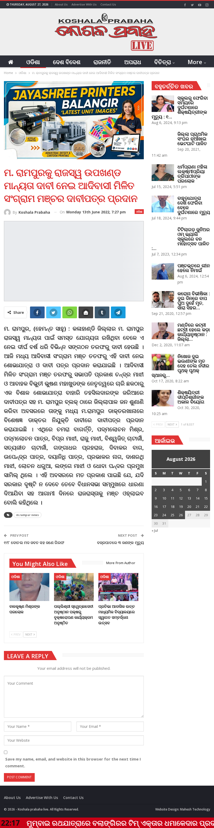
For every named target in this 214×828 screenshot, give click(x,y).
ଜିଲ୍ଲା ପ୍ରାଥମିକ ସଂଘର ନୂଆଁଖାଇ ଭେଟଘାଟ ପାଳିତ (192, 138)
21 (197, 506)
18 (172, 506)
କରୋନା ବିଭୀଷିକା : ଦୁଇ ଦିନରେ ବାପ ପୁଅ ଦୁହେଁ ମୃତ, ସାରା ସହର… (193, 300)
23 (156, 515)
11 (172, 498)
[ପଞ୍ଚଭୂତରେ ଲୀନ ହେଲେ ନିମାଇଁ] (163, 271)
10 (164, 498)
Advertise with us (84, 4)
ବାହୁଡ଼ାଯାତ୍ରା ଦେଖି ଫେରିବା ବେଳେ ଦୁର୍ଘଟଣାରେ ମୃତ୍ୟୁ (193, 205)
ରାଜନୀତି (102, 62)
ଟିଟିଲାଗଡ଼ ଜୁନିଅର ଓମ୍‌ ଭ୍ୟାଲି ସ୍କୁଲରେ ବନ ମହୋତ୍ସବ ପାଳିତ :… (181, 238)
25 (172, 515)
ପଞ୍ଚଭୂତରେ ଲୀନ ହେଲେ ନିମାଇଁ (193, 267)
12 (181, 498)
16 (156, 506)
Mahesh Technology (195, 809)
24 (164, 515)
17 (164, 506)
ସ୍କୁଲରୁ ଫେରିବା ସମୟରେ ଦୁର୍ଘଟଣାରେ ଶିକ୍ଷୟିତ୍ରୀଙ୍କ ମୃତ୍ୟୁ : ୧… (180, 107)
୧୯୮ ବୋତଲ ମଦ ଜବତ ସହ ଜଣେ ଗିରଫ (34, 542)
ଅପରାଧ (132, 62)
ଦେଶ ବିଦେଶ (66, 62)
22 (206, 506)
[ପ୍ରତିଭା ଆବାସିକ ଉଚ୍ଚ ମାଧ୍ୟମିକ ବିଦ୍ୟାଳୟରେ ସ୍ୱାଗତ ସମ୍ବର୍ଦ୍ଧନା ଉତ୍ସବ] (118, 587)
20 (189, 506)
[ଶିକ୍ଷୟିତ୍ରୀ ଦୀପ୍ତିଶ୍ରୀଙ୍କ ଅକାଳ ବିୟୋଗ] (163, 398)
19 (181, 506)
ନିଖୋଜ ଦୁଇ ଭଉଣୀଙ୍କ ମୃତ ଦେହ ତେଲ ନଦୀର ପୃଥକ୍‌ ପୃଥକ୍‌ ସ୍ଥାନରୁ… (180, 365)
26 (181, 515)
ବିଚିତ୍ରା (162, 62)
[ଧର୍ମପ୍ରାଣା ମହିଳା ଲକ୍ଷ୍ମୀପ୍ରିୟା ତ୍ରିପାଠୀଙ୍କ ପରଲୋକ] (163, 172)
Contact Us (108, 4)
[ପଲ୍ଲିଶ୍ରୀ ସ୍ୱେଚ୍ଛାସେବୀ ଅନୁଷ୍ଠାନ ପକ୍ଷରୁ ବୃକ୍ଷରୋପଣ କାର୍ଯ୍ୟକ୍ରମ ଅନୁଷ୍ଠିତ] (74, 587)
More (195, 62)
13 (189, 498)
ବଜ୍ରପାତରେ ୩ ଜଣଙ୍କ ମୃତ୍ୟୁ (120, 542)
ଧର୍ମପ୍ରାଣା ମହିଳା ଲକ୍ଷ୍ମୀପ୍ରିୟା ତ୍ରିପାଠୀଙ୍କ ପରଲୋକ (192, 173)
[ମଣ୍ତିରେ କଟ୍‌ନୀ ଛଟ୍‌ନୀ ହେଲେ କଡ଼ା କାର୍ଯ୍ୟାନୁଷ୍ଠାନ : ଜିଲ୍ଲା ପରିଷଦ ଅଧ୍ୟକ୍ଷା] (163, 330)
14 (197, 498)
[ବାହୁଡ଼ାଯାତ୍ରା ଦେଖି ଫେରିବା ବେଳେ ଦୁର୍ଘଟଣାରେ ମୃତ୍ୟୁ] (163, 204)
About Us (61, 4)
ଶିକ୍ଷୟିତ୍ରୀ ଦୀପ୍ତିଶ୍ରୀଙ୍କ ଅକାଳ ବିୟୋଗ (190, 397)
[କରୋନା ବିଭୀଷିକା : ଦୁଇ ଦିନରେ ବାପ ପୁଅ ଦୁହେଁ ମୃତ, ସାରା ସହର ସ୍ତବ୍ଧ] (163, 299)
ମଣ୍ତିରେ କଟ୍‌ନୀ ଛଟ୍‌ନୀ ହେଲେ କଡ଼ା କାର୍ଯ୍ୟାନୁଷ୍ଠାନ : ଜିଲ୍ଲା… (193, 332)
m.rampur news (27, 515)
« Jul (155, 530)
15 (206, 498)
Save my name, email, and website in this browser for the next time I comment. (73, 762)
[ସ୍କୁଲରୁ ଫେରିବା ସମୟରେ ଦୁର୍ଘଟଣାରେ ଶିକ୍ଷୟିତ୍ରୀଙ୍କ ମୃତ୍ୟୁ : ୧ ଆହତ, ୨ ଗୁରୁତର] (163, 103)
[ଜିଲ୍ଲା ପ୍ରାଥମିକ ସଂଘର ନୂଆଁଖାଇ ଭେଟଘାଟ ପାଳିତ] (163, 140)
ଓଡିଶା (33, 62)
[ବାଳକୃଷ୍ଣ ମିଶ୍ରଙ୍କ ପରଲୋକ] (29, 587)
